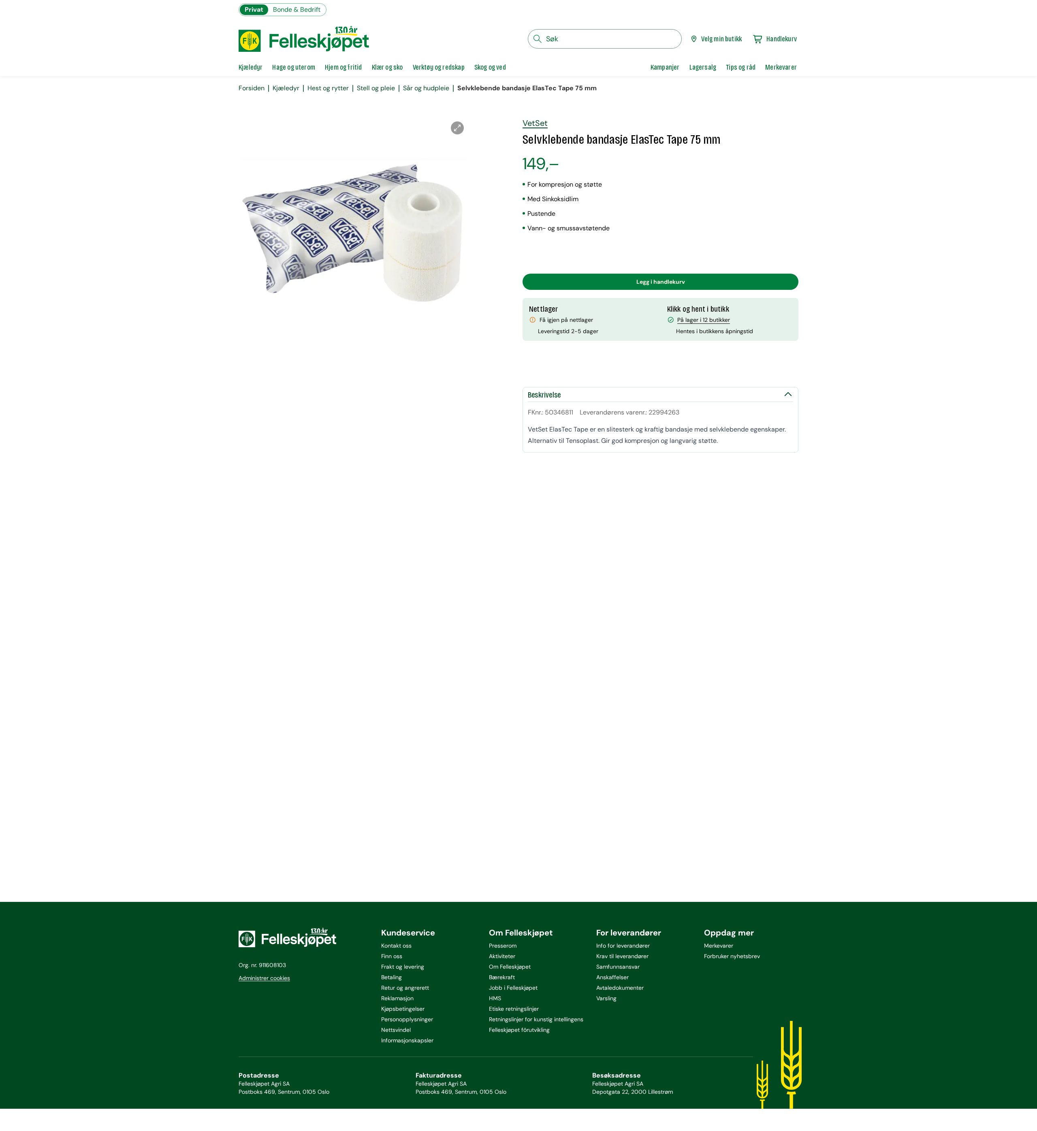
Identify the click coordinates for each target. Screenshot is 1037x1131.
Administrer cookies (264, 978)
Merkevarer (718, 945)
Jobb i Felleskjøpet (513, 987)
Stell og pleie (376, 88)
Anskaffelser (612, 977)
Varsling (606, 998)
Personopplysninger (407, 1019)
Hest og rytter (328, 88)
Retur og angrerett (405, 987)
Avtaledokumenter (620, 987)
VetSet (535, 123)
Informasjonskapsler (407, 1040)
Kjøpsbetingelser (403, 1008)
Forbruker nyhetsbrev (732, 956)
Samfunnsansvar (618, 966)
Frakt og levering (402, 966)
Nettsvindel (396, 1029)
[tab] (250, 67)
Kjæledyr (286, 88)
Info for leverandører (623, 945)
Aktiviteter (502, 956)
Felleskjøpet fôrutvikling (519, 1029)
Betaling (391, 977)
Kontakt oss (396, 945)
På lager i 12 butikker (703, 320)
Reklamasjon (397, 998)
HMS (495, 998)
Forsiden (252, 88)
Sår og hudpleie (426, 88)
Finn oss (391, 956)
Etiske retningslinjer (514, 1008)
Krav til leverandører (622, 956)
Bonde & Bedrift (296, 9)
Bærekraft (502, 977)
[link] (665, 67)
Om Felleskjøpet (510, 966)
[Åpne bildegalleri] (457, 127)
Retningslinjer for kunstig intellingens (536, 1019)
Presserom (502, 945)
